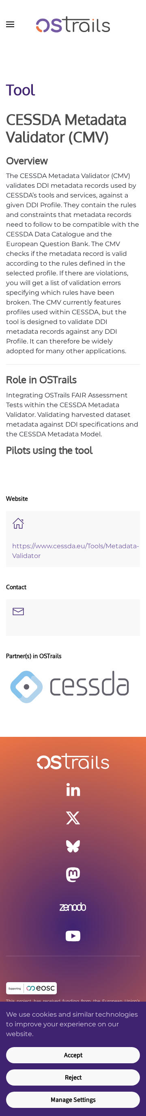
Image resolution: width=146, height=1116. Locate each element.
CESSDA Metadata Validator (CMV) (66, 128)
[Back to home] (73, 24)
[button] (10, 24)
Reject (73, 1077)
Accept (73, 1055)
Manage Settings (73, 1099)
